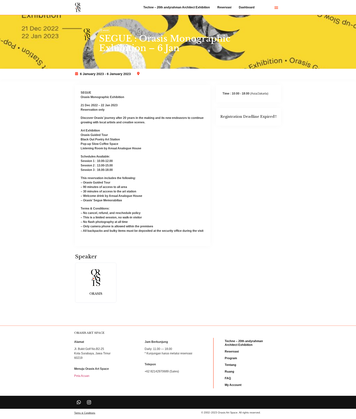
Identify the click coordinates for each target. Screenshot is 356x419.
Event (104, 30)
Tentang (230, 364)
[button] (276, 7)
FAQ (228, 378)
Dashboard (247, 7)
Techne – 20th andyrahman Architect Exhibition (176, 7)
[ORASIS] (96, 286)
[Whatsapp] (78, 402)
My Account (233, 384)
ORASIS (95, 293)
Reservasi (224, 7)
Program (231, 358)
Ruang (229, 371)
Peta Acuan (81, 375)
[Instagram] (89, 402)
